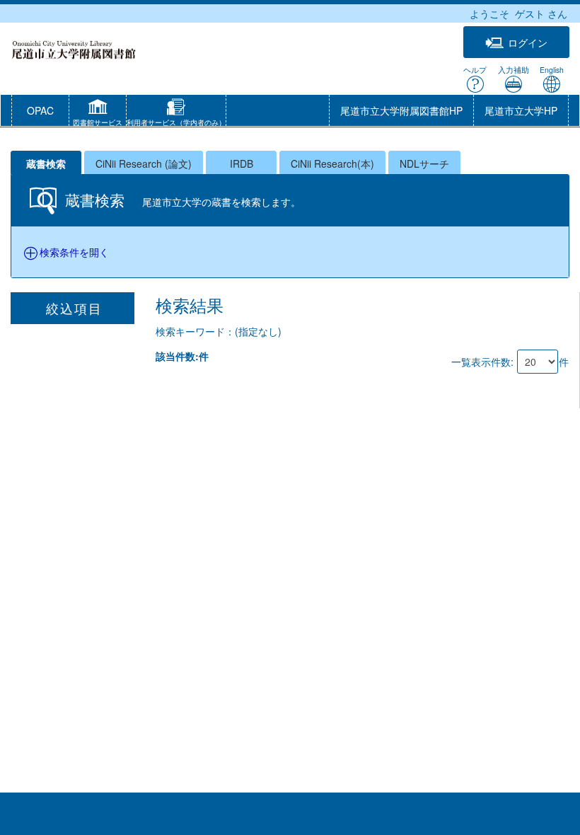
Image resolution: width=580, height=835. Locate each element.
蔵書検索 (46, 163)
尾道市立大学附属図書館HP (401, 110)
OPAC (40, 110)
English (552, 69)
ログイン (527, 42)
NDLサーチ (424, 163)
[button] (97, 113)
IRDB (241, 163)
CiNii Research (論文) (143, 163)
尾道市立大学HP (521, 110)
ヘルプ (475, 69)
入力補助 (513, 69)
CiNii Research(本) (332, 163)
